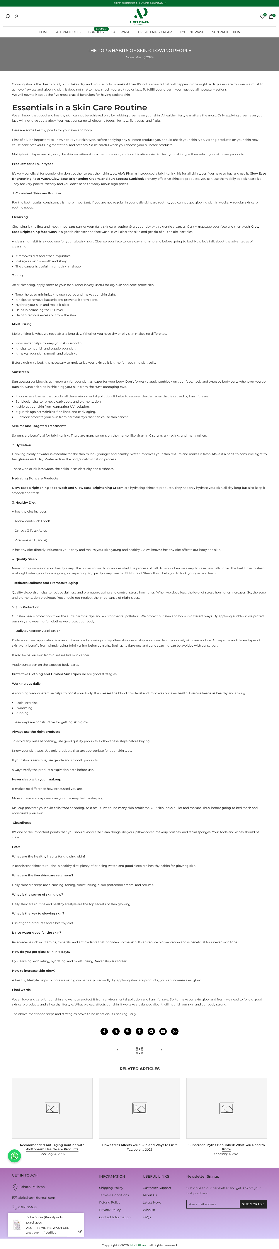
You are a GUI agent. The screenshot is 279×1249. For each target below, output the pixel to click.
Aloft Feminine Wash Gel (47, 1227)
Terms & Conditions (114, 1195)
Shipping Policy (111, 1188)
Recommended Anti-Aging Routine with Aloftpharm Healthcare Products (52, 1147)
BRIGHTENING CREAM (155, 32)
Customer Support (157, 1188)
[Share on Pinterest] (127, 1031)
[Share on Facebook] (104, 1031)
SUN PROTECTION (226, 32)
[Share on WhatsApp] (175, 1031)
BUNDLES (97, 31)
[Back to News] (139, 1050)
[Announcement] (139, 3)
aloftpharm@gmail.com (36, 1198)
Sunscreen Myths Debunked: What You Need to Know (227, 1147)
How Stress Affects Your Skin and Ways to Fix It (139, 1145)
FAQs (147, 1217)
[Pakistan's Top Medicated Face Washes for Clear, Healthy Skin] (118, 1050)
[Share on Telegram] (151, 1031)
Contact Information (115, 1217)
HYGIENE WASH (192, 32)
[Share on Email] (163, 1031)
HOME (44, 32)
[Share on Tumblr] (139, 1031)
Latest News (152, 1202)
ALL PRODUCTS (68, 32)
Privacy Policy (110, 1210)
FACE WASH (120, 32)
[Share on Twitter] (116, 1031)
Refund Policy (109, 1202)
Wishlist (149, 1210)
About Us (150, 1195)
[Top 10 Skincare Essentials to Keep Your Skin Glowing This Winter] (161, 1050)
